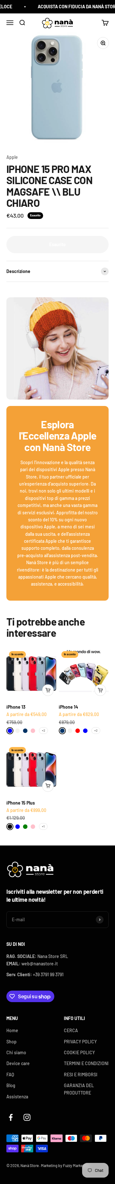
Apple (12, 157)
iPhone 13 (16, 707)
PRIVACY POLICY (80, 1041)
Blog (10, 1085)
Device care (18, 1063)
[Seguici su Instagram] (27, 1117)
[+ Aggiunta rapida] (48, 690)
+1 (43, 826)
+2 (43, 730)
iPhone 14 (68, 707)
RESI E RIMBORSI (80, 1074)
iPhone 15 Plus (20, 803)
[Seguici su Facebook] (10, 1117)
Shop (11, 1041)
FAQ (10, 1074)
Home (12, 1030)
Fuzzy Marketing (76, 1165)
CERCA (71, 1030)
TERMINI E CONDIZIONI (86, 1063)
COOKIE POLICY (79, 1052)
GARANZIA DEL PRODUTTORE (79, 1089)
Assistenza (17, 1096)
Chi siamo (16, 1052)
